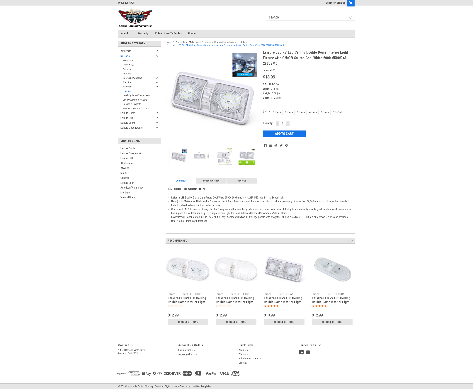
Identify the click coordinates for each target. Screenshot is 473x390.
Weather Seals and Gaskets (136, 108)
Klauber (124, 173)
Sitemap (149, 386)
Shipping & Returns (187, 354)
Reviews (242, 180)
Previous (169, 97)
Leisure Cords (127, 113)
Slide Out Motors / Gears (135, 99)
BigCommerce (172, 386)
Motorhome (195, 42)
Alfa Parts (125, 51)
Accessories (129, 60)
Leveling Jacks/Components (136, 95)
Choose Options (188, 322)
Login (329, 2)
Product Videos (211, 180)
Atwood (124, 168)
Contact (192, 33)
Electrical (127, 82)
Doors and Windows (132, 78)
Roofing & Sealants (132, 104)
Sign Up (341, 2)
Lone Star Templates (201, 386)
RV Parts (125, 56)
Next (256, 97)
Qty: (266, 111)
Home (169, 42)
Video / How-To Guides (168, 33)
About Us (126, 33)
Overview (181, 180)
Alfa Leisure (126, 163)
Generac (124, 177)
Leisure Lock (127, 182)
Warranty (143, 33)
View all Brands (128, 197)
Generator (127, 69)
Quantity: (268, 123)
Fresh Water (128, 65)
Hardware (127, 86)
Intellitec (125, 192)
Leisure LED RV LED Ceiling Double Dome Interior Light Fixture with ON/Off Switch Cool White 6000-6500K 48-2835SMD (227, 45)
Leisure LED (126, 118)
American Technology (131, 187)
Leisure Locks (127, 122)
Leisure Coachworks (131, 127)
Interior (244, 42)
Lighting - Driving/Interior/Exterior (221, 42)
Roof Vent (127, 73)
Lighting (127, 91)
